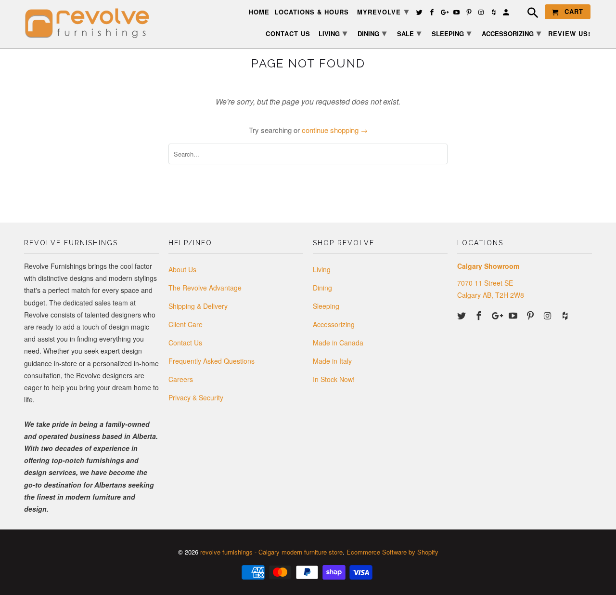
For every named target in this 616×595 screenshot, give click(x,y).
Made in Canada (338, 342)
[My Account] (507, 13)
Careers (180, 379)
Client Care (185, 324)
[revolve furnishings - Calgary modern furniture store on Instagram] (548, 315)
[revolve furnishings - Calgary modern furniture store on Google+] (497, 315)
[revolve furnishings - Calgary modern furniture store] (91, 23)
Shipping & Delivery (198, 306)
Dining (322, 287)
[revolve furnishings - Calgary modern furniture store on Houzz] (566, 315)
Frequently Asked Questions (211, 361)
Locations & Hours (311, 12)
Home (259, 12)
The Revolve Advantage (205, 287)
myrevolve (383, 11)
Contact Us (185, 342)
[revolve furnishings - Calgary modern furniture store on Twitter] (462, 315)
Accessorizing (334, 324)
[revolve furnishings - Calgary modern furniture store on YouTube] (514, 315)
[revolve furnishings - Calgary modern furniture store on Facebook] (480, 315)
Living (322, 269)
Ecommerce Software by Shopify (392, 551)
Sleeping (326, 306)
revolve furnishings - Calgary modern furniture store (271, 551)
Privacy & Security (195, 397)
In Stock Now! (334, 379)
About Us (182, 269)
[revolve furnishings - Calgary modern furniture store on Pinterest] (531, 315)
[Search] (527, 14)
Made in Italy (332, 361)
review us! (569, 34)
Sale (409, 32)
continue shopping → (335, 130)
